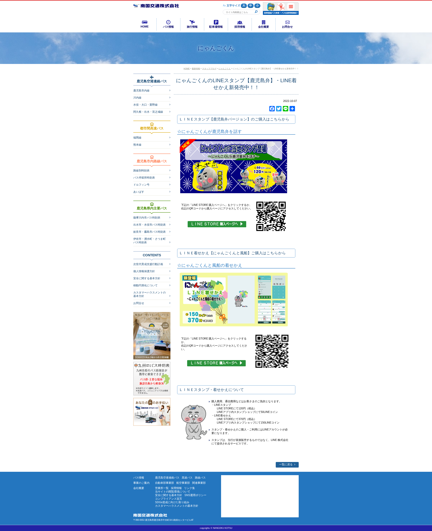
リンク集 (189, 488)
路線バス (200, 477)
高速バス (187, 477)
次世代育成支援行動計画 (148, 264)
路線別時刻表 (141, 170)
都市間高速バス (152, 128)
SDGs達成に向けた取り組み (172, 502)
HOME (145, 26)
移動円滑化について (145, 285)
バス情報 (168, 26)
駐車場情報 (216, 26)
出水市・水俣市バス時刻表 (149, 224)
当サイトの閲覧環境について (172, 491)
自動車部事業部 (164, 482)
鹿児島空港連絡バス (152, 81)
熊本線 (137, 144)
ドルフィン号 (141, 184)
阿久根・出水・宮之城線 (148, 111)
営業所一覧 (162, 488)
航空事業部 (183, 482)
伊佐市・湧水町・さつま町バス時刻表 (149, 240)
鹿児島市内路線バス (152, 161)
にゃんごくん (225, 68)
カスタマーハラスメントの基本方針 (149, 294)
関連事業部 (199, 482)
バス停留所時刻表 (144, 177)
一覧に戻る (286, 464)
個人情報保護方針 (144, 271)
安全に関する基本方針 (146, 278)
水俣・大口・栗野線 (145, 104)
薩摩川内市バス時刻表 (146, 217)
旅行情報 (192, 26)
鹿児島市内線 (141, 90)
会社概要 (263, 26)
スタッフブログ (209, 68)
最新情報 (196, 68)
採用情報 (239, 26)
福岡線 (137, 137)
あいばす (138, 191)
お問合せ (287, 26)
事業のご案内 (141, 482)
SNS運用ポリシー (195, 495)
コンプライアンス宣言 (168, 498)
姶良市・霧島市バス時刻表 (149, 231)
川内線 (137, 97)
